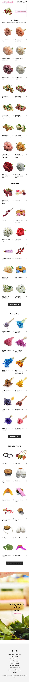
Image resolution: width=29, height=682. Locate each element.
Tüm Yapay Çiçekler (14, 304)
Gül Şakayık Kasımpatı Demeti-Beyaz (19, 176)
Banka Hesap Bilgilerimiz (14, 654)
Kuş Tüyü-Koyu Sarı (6, 499)
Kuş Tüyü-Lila (17, 555)
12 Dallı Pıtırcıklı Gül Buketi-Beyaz (6, 297)
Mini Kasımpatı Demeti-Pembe (18, 116)
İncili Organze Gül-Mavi (19, 278)
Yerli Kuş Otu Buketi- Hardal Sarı (19, 391)
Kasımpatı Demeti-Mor (6, 78)
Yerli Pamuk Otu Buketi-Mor (5, 429)
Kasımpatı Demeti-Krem (19, 59)
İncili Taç (4, 537)
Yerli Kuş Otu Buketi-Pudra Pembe (19, 429)
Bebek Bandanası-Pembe (19, 500)
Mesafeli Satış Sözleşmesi (14, 670)
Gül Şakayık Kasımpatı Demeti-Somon (19, 156)
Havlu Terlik (17, 537)
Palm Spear (17, 463)
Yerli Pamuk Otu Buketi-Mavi (5, 371)
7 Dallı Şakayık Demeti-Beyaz (18, 297)
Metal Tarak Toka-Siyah (6, 481)
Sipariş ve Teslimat (14, 658)
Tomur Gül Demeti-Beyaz (6, 240)
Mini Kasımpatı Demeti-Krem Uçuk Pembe (6, 117)
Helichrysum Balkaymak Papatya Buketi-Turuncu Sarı (19, 372)
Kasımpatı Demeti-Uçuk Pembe (6, 59)
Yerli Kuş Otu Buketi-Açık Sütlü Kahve (6, 391)
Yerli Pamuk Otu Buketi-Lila (5, 410)
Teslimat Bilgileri (14, 663)
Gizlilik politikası (14, 665)
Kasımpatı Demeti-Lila (6, 40)
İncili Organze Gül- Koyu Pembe (19, 221)
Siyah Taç (4, 463)
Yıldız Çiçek (17, 200)
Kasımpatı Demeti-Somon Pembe (19, 40)
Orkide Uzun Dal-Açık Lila (6, 259)
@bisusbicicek (17, 613)
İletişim (14, 672)
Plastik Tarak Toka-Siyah (19, 519)
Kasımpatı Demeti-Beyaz (19, 78)
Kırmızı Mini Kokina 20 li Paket (6, 519)
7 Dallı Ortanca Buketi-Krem (5, 278)
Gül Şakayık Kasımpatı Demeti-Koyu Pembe (6, 156)
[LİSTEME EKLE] (13, 39)
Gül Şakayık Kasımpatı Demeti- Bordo (6, 176)
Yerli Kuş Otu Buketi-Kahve (19, 410)
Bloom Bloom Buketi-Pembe (6, 351)
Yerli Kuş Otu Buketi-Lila (6, 332)
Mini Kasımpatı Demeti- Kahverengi (6, 136)
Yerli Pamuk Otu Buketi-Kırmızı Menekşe (18, 351)
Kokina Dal (4, 220)
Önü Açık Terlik (18, 481)
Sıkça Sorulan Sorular (14, 667)
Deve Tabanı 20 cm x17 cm (6, 556)
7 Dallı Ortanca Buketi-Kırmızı (18, 240)
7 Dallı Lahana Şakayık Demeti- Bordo (5, 202)
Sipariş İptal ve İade (14, 661)
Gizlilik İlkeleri (14, 656)
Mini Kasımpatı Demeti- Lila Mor (18, 97)
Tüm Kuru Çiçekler (14, 436)
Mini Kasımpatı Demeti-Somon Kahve (6, 97)
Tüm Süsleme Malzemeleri (14, 563)
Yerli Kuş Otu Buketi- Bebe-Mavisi (19, 332)
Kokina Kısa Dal (18, 258)
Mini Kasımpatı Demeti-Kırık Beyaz (19, 136)
